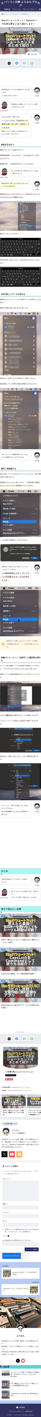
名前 (5, 1204)
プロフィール (16, 9)
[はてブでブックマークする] (24, 63)
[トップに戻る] (2, 1407)
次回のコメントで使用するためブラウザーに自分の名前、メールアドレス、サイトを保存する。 (21, 1230)
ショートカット (25, 1090)
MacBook (15, 1087)
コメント (6, 1179)
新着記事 (7, 9)
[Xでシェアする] (9, 63)
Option (16, 1090)
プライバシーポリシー (30, 9)
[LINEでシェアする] (31, 63)
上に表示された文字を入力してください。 (17, 1240)
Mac (10, 1090)
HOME (21, 1407)
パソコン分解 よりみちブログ (20, 3)
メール (5, 1212)
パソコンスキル (25, 1087)
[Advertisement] (20, 76)
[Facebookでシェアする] (16, 63)
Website (19, 1158)
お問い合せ (29, 1411)
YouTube (12, 1158)
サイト (4, 1221)
